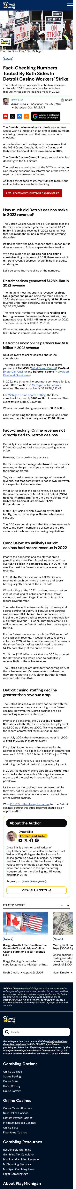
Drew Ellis (17, 100)
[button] (70, 5)
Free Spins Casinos (15, 1132)
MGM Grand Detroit (43, 368)
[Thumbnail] (25, 923)
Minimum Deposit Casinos (19, 1122)
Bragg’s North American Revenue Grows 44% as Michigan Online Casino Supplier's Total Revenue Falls (25, 950)
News (8, 59)
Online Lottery (12, 1091)
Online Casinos (12, 1071)
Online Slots (10, 1127)
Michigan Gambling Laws (18, 1169)
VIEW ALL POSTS (34, 890)
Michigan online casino (46, 385)
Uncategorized (38, 881)
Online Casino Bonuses (17, 1108)
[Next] (68, 906)
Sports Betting (12, 1076)
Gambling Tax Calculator (18, 1154)
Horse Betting (11, 1086)
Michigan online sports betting (27, 395)
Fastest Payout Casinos (17, 1118)
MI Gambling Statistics (17, 1164)
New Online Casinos (15, 1113)
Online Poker (11, 1081)
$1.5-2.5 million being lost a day (29, 804)
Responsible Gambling (17, 1149)
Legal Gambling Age (15, 1174)
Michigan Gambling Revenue (21, 1159)
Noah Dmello (11, 972)
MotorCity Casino (15, 371)
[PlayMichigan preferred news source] (45, 116)
